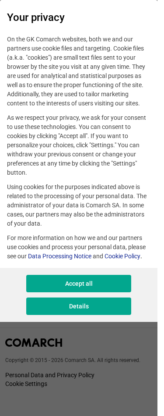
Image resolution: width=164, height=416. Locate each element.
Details (79, 306)
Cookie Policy (122, 256)
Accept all (79, 283)
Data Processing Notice (59, 256)
